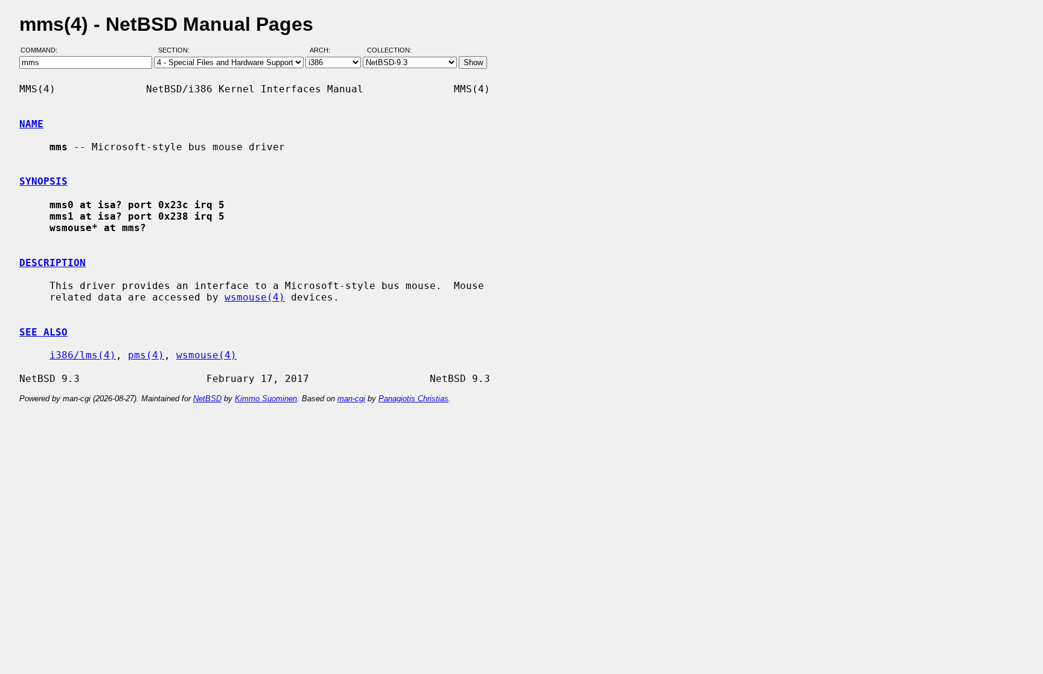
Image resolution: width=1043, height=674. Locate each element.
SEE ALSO (43, 332)
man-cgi (351, 398)
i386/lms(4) (82, 355)
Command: (43, 50)
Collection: (389, 50)
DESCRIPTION (52, 263)
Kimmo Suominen (266, 398)
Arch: (325, 50)
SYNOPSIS (43, 181)
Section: (176, 50)
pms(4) (146, 355)
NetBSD (207, 398)
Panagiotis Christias (413, 398)
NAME (31, 124)
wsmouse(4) (255, 297)
